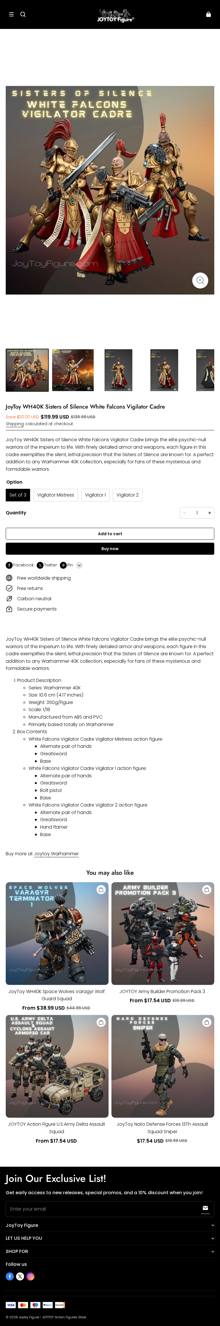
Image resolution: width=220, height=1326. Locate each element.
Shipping (15, 424)
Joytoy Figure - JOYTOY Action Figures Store (52, 1317)
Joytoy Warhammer (56, 853)
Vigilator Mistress (55, 495)
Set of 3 (17, 495)
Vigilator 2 (128, 495)
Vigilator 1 (95, 495)
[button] (11, 14)
